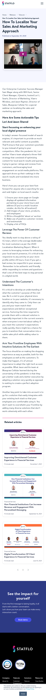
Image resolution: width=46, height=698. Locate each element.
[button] (41, 3)
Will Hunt (27, 92)
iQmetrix (22, 95)
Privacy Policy (30, 689)
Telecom (27, 681)
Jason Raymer (21, 101)
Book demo (23, 619)
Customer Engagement (17, 682)
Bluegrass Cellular (16, 104)
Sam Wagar (7, 92)
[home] (8, 3)
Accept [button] (23, 694)
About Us (5, 681)
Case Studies (39, 681)
